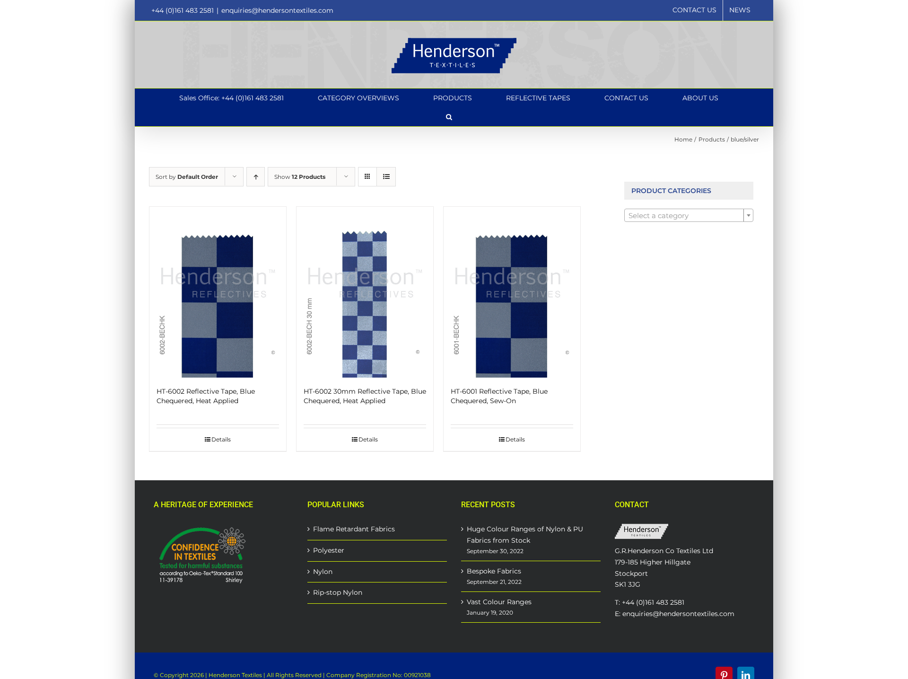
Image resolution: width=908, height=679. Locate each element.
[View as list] (386, 177)
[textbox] (689, 215)
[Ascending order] (255, 176)
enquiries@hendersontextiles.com (277, 10)
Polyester (328, 550)
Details (221, 439)
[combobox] (688, 215)
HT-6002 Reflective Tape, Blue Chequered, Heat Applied (206, 396)
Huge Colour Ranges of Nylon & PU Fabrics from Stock (525, 535)
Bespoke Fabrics (494, 571)
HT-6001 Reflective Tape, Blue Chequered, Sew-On (499, 396)
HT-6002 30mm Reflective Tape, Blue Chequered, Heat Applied (365, 396)
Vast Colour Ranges (499, 602)
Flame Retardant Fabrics (354, 529)
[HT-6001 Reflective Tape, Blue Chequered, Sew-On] (512, 292)
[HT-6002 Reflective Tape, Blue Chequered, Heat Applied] (217, 292)
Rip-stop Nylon (337, 592)
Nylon (322, 571)
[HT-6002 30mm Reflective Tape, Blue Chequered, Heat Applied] (365, 292)
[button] (449, 116)
